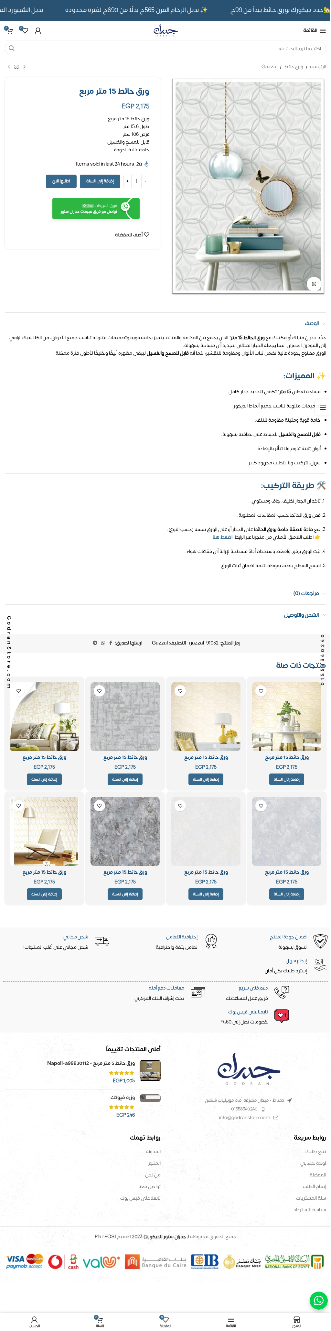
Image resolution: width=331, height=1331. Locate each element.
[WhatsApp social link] (103, 643)
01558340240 (244, 1109)
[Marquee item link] (146, 10)
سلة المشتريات (311, 1198)
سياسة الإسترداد (310, 1210)
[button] (286, 779)
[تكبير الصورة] (314, 284)
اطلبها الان (61, 181)
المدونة (153, 1151)
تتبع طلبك (315, 1151)
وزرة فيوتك (123, 1097)
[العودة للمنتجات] (16, 67)
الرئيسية (318, 67)
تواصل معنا (149, 1186)
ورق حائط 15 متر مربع (287, 757)
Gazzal (269, 67)
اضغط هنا (222, 537)
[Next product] (9, 67)
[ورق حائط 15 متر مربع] (286, 716)
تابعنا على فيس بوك (140, 1198)
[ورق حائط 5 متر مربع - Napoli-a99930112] (150, 1072)
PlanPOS (105, 1237)
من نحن (153, 1175)
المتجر (154, 1163)
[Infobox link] (166, 1017)
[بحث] (11, 48)
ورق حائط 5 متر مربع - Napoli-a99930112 (91, 1063)
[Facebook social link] (111, 643)
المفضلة (318, 1175)
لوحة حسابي (313, 1163)
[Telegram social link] (95, 643)
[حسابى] (37, 30)
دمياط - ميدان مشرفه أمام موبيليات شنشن (244, 1100)
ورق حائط (293, 67)
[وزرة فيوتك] (150, 1106)
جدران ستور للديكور (167, 1237)
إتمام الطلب (314, 1186)
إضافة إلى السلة (100, 181)
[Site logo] (165, 31)
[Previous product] (24, 67)
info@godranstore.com (244, 1117)
